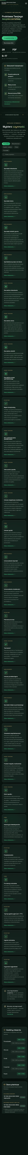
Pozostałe (5, 150)
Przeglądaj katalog (9, 38)
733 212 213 (10, 1014)
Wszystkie (6, 143)
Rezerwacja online (9, 43)
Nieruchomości (16, 143)
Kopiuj (23, 1097)
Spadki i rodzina (7, 147)
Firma (16, 147)
